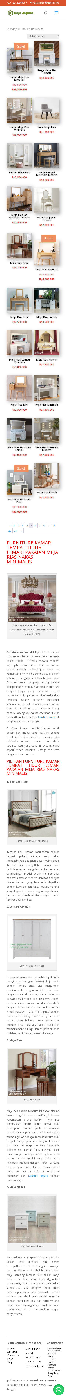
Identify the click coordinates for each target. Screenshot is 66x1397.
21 (15, 530)
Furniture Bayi (54, 1350)
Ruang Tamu (53, 1373)
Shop (10, 1362)
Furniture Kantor (52, 1366)
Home (10, 1348)
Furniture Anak (54, 1348)
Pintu (50, 1376)
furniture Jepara (38, 1175)
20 (9, 530)
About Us (12, 1351)
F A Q (10, 1358)
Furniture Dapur (52, 1360)
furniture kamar (47, 717)
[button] (58, 1389)
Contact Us (13, 1355)
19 (53, 525)
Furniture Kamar (52, 1355)
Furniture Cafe (54, 1370)
